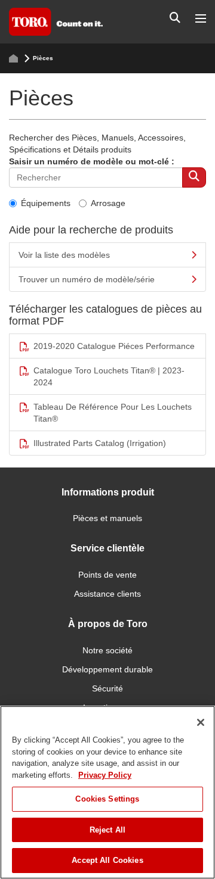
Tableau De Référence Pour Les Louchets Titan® (112, 412)
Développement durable (107, 669)
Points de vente (107, 574)
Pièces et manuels (107, 518)
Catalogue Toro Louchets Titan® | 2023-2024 (109, 376)
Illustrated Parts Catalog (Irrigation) (99, 443)
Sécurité (107, 688)
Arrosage (108, 203)
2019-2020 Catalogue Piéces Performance (114, 346)
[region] (107, 792)
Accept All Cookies (107, 860)
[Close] (201, 722)
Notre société (107, 650)
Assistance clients (107, 594)
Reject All (107, 829)
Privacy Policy (104, 775)
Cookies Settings (107, 798)
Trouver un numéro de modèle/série (87, 279)
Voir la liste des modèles (64, 255)
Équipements (45, 203)
